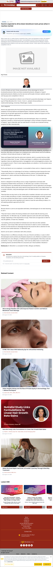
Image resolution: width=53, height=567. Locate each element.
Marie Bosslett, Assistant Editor (11, 312)
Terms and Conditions (26, 525)
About (26, 517)
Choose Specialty (25, 8)
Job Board (26, 522)
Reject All (47, 564)
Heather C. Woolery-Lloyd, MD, (10, 431)
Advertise (26, 518)
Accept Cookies (38, 564)
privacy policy (27, 263)
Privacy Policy (26, 526)
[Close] (51, 556)
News (28, 554)
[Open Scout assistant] (46, 5)
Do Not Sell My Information (26, 523)
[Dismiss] (49, 128)
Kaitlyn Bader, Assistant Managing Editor (26, 431)
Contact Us (26, 520)
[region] (26, 561)
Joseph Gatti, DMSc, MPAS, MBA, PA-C (12, 392)
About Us (23, 554)
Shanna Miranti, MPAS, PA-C (10, 472)
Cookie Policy (10, 561)
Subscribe (45, 261)
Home (17, 554)
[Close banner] (51, 2)
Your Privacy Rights (26, 528)
